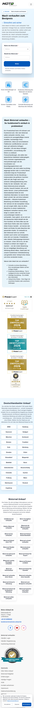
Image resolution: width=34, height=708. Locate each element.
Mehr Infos (27, 297)
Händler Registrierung (8, 641)
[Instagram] (23, 627)
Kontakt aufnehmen (7, 685)
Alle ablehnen (7, 704)
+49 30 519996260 (6, 619)
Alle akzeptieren (26, 704)
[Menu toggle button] (31, 4)
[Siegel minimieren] (20, 376)
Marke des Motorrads (10, 45)
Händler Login (5, 638)
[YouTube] (17, 627)
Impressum (4, 688)
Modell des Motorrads (11, 53)
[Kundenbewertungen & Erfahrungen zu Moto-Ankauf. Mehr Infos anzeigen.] (12, 655)
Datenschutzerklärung (8, 691)
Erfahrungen (5, 677)
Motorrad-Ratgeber (7, 674)
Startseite (7, 11)
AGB (2, 682)
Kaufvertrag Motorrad (8, 644)
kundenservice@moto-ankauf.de (11, 622)
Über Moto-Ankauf (7, 671)
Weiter (17, 63)
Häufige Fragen (6, 679)
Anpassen (17, 704)
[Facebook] (10, 627)
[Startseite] (9, 4)
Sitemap (3, 694)
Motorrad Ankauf (17, 499)
